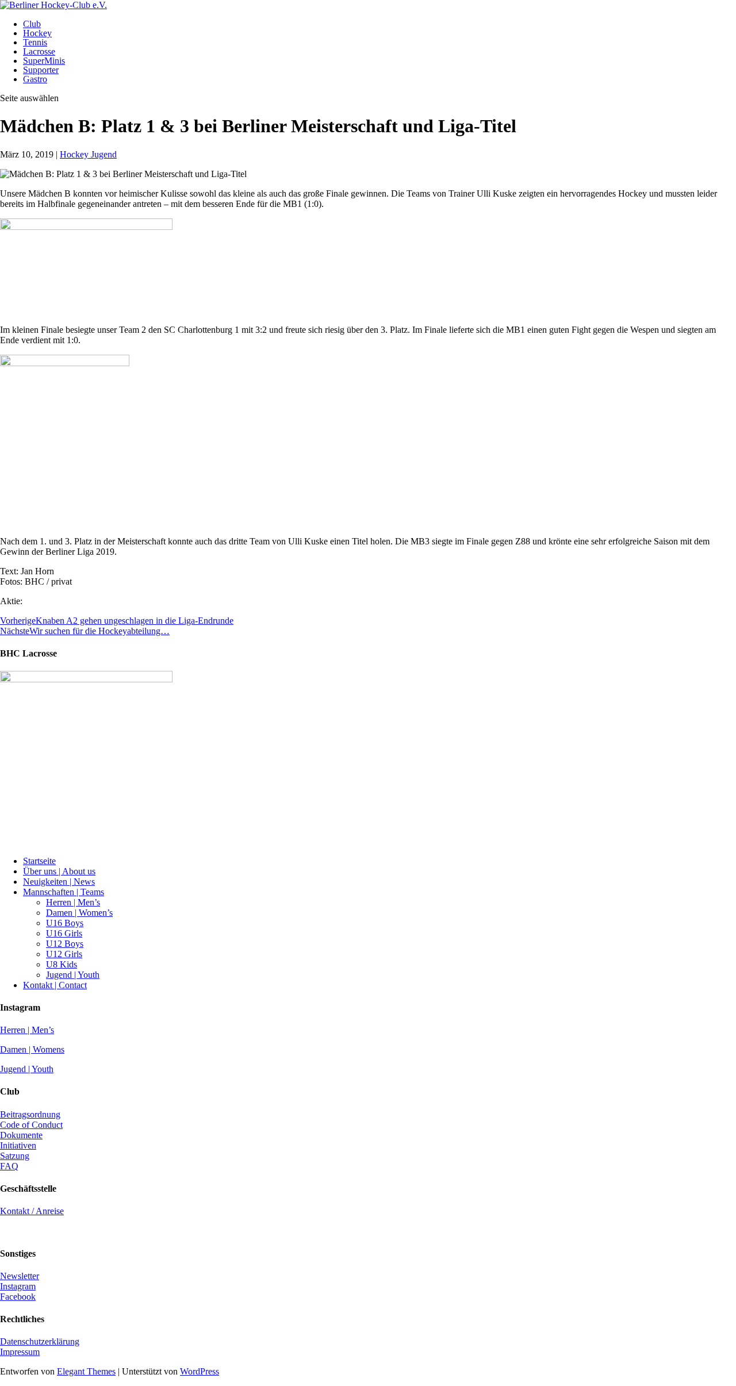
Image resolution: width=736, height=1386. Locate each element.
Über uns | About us (59, 871)
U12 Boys (64, 944)
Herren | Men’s (73, 902)
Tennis (35, 42)
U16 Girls (64, 933)
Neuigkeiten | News (59, 881)
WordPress (199, 1371)
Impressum (20, 1352)
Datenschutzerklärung (39, 1341)
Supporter (41, 70)
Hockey (37, 33)
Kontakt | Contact (55, 985)
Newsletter (19, 1276)
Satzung (14, 1156)
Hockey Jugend (88, 154)
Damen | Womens (32, 1049)
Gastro (35, 79)
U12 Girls (64, 954)
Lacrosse (39, 51)
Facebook (18, 1296)
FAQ (9, 1166)
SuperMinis (44, 61)
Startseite (39, 861)
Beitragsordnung (30, 1114)
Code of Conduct (31, 1125)
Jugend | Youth (72, 975)
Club (32, 24)
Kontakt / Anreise (32, 1211)
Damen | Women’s (79, 912)
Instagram (18, 1286)
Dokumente (21, 1135)
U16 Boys (64, 923)
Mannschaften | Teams (63, 892)
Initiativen (18, 1145)
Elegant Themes (86, 1371)
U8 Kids (61, 964)
